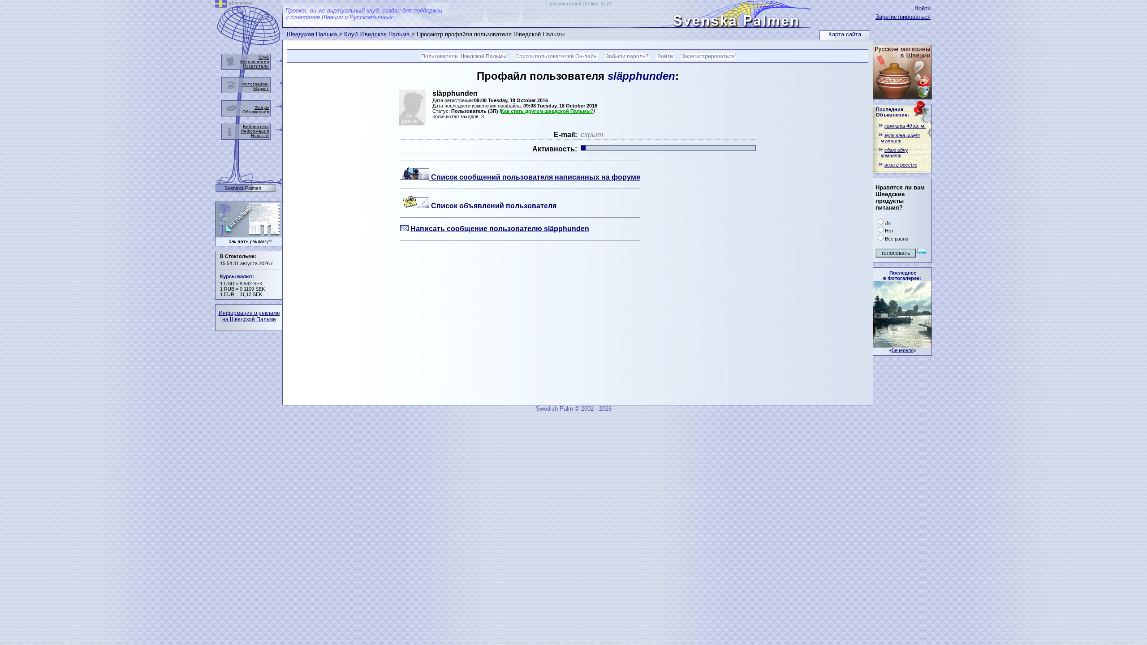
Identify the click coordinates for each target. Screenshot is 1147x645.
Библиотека (256, 126)
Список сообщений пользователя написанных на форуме (534, 177)
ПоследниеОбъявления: (892, 112)
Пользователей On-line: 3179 (579, 3)
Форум (261, 107)
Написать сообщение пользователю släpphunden (499, 228)
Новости (260, 135)
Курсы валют (236, 276)
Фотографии (255, 84)
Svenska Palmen (242, 188)
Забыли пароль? (627, 56)
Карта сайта (844, 34)
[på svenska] (221, 5)
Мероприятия (254, 61)
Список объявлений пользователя (492, 206)
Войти (922, 8)
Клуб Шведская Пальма (377, 34)
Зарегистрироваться (903, 16)
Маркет (261, 88)
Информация (255, 131)
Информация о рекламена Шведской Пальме (249, 316)
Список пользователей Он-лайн (556, 56)
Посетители (256, 66)
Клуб (264, 57)
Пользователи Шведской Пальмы (463, 56)
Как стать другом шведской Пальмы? (547, 111)
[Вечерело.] (902, 345)
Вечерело (903, 350)
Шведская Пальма (312, 34)
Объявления (255, 111)
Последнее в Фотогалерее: (902, 275)
